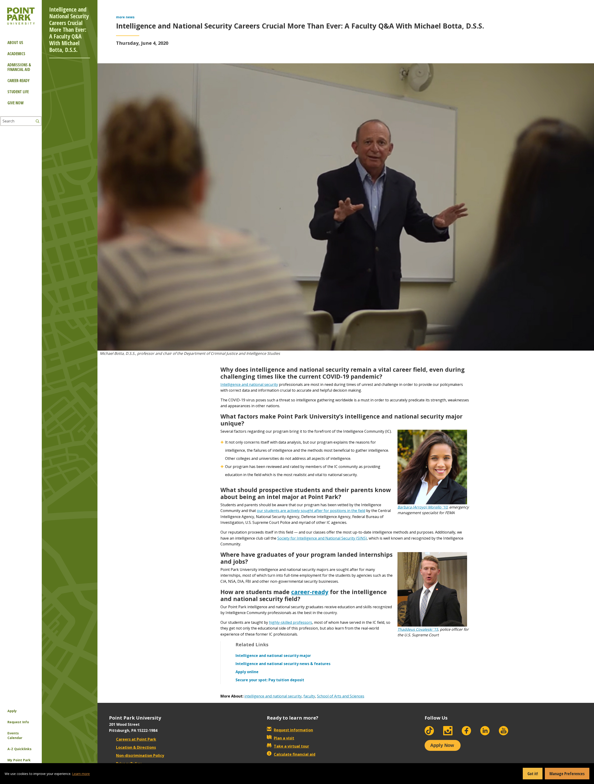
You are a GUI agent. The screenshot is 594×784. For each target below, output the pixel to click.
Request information (293, 730)
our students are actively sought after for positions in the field (311, 510)
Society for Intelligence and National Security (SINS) (322, 538)
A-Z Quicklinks (19, 749)
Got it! (532, 773)
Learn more (81, 773)
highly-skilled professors (290, 622)
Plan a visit (284, 738)
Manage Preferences (567, 773)
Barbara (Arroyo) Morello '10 (422, 507)
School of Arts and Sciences (340, 696)
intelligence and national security (273, 696)
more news (125, 17)
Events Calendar (14, 735)
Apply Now (442, 745)
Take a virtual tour (291, 746)
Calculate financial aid (294, 754)
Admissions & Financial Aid (19, 67)
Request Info (18, 722)
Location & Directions (136, 747)
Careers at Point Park (136, 739)
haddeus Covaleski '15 (419, 629)
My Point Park (19, 760)
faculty (309, 696)
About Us (15, 42)
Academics (16, 53)
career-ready (309, 592)
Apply (12, 711)
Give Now (15, 103)
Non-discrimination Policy (140, 755)
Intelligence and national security (249, 384)
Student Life (18, 91)
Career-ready (18, 80)
